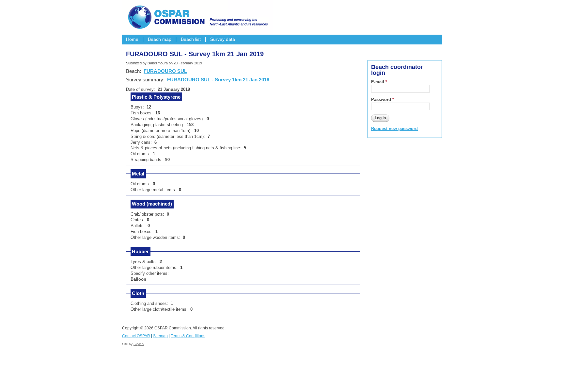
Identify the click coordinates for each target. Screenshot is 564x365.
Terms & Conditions (188, 336)
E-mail (379, 81)
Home (132, 39)
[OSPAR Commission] (197, 16)
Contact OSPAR (136, 336)
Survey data (222, 39)
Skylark (138, 344)
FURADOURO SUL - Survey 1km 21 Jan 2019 (218, 79)
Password (382, 99)
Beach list (191, 39)
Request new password (394, 128)
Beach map (159, 39)
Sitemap (160, 336)
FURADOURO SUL (165, 71)
